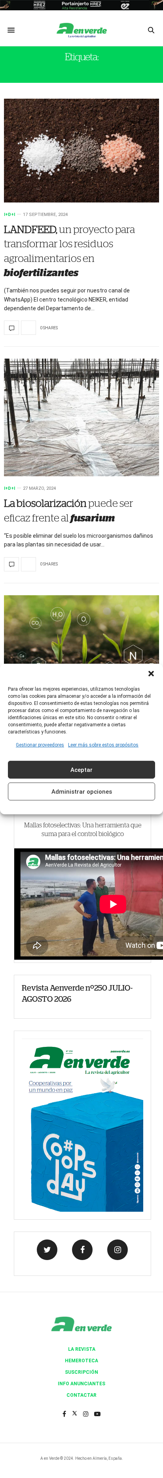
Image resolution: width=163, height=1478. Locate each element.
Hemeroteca (81, 1360)
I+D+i (9, 214)
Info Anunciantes (81, 1383)
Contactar (81, 1395)
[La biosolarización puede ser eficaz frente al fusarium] (81, 417)
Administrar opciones (81, 791)
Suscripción (81, 1372)
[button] (151, 674)
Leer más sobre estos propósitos (103, 745)
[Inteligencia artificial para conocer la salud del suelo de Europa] (81, 649)
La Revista (81, 1349)
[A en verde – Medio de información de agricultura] (81, 30)
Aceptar (81, 769)
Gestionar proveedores (40, 745)
